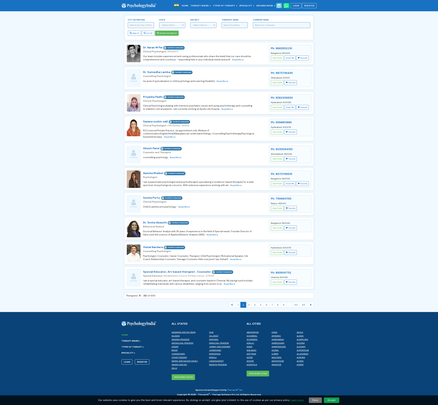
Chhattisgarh (179, 357)
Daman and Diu (179, 364)
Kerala (213, 357)
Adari (249, 346)
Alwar (300, 364)
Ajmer (275, 354)
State (162, 20)
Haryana (213, 339)
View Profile (277, 58)
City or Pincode (136, 20)
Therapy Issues (199, 5)
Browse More (265, 5)
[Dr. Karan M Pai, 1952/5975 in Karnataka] (133, 53)
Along (300, 361)
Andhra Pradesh (180, 339)
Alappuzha (302, 339)
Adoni (250, 357)
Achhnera (252, 339)
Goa (211, 332)
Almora (301, 357)
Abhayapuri (253, 332)
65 (303, 304)
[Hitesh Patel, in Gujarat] (133, 154)
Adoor (250, 361)
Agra (274, 332)
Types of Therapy (224, 5)
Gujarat (213, 336)
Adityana (251, 354)
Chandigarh (178, 354)
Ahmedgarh (278, 343)
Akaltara (276, 357)
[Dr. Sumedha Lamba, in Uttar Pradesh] (133, 78)
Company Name (261, 20)
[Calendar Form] (279, 5)
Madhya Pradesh (218, 364)
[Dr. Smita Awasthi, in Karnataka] (133, 228)
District (194, 20)
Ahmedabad (278, 339)
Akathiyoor (278, 361)
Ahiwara (276, 336)
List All (149, 33)
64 (296, 304)
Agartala (252, 364)
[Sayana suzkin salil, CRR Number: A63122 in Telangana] (133, 127)
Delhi (174, 368)
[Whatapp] (286, 5)
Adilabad (251, 350)
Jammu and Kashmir (219, 346)
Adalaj (250, 343)
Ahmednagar (279, 346)
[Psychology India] (140, 5)
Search (135, 33)
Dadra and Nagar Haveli (185, 361)
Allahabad (302, 354)
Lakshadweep (216, 361)
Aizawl (275, 350)
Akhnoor (276, 364)
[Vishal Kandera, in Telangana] (133, 253)
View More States (183, 377)
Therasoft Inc (235, 390)
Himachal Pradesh (219, 343)
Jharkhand (215, 350)
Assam (175, 346)
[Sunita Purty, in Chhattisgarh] (133, 204)
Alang (300, 336)
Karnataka (215, 354)
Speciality (246, 5)
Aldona (301, 343)
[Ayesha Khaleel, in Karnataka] (133, 179)
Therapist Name (230, 20)
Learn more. (297, 400)
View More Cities (258, 373)
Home (185, 5)
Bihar (175, 350)
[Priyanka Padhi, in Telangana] (133, 103)
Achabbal (252, 336)
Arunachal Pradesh (182, 343)
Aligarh (301, 346)
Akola (300, 332)
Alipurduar (303, 350)
